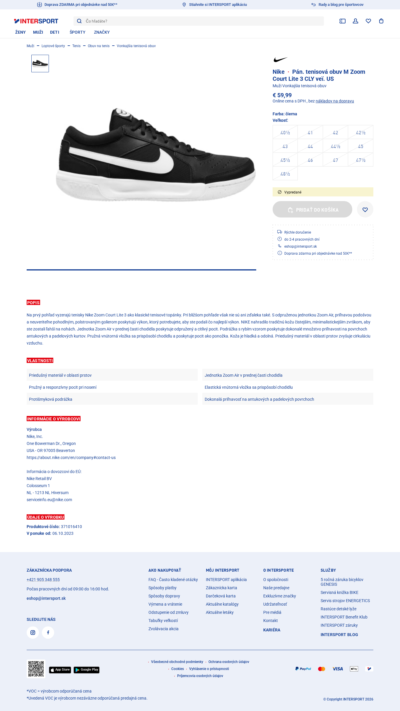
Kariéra (271, 630)
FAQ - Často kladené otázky (173, 579)
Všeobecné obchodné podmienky (177, 662)
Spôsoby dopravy (164, 596)
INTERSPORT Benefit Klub (344, 617)
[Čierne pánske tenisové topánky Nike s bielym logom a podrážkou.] (156, 155)
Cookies (177, 669)
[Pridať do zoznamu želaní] (365, 209)
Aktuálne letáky (220, 612)
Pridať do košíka (317, 210)
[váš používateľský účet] (355, 21)
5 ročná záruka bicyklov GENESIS (342, 582)
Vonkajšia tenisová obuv (136, 46)
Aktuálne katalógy (222, 604)
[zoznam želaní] (368, 21)
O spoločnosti (275, 579)
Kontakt (270, 620)
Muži (30, 46)
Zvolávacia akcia (163, 628)
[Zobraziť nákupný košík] (381, 21)
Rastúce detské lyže (338, 609)
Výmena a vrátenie (165, 604)
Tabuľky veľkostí (163, 620)
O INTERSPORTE (278, 570)
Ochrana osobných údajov (228, 662)
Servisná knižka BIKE (339, 592)
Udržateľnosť (275, 604)
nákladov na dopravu (335, 101)
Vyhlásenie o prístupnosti (209, 669)
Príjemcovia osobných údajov (200, 676)
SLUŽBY (328, 570)
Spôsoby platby (162, 587)
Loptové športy (53, 46)
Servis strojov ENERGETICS (345, 600)
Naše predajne (276, 587)
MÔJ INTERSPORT (222, 570)
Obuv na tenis (99, 46)
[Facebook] (48, 632)
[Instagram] (33, 632)
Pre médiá (272, 612)
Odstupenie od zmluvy (168, 612)
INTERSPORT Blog (339, 634)
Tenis (76, 46)
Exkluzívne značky (279, 596)
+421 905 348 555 (43, 579)
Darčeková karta (221, 596)
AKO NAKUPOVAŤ (164, 570)
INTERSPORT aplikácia (226, 579)
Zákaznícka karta (221, 587)
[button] (200, 302)
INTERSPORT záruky (339, 625)
